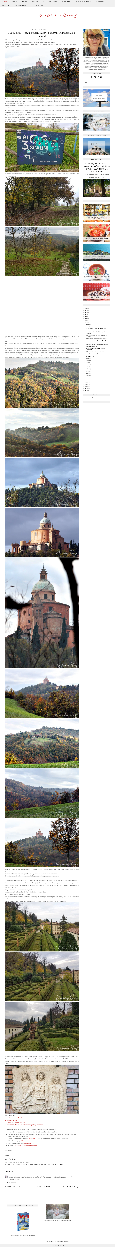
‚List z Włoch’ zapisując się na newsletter (25, 1145)
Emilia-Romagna (36, 1164)
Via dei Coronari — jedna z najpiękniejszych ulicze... (96, 329)
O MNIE (4, 1)
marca (87, 371)
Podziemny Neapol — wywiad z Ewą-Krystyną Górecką (96, 336)
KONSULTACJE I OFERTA (50, 1)
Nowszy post (13, 1187)
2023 (86, 314)
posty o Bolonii (55, 1164)
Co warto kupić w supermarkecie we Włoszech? (97, 218)
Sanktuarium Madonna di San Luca (15, 1122)
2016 (86, 382)
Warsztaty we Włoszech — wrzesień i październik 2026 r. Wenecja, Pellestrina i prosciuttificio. (97, 167)
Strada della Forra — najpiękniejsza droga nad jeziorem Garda (96, 257)
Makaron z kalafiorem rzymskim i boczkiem (96, 338)
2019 (86, 322)
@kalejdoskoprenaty (29, 1143)
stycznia (88, 375)
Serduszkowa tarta (96, 297)
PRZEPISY (15, 1)
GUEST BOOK (100, 1)
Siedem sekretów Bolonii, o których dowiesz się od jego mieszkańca (24, 1125)
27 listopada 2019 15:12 (14, 1179)
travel (62, 1164)
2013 (86, 388)
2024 (86, 312)
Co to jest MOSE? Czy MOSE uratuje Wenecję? (97, 344)
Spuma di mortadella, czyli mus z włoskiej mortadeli (95, 349)
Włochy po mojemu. (27, 1141)
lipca (87, 362)
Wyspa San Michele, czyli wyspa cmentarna (96, 353)
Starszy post (70, 1187)
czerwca (88, 364)
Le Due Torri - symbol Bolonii (13, 1118)
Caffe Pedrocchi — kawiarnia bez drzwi (95, 351)
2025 (86, 310)
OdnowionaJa (12, 1174)
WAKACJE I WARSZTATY (22, 5)
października (89, 356)
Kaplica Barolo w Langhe (91, 346)
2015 (86, 384)
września (88, 358)
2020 (86, 320)
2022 (86, 316)
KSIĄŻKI (24, 1)
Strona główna (42, 1187)
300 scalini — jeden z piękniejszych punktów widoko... (96, 332)
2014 (86, 386)
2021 (86, 318)
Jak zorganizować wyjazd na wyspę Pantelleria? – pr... (97, 341)
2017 (86, 380)
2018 (86, 378)
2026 (86, 308)
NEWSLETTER (6, 5)
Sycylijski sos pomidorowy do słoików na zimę (96, 276)
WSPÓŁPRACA (66, 1)
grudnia (88, 324)
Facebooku (32, 1138)
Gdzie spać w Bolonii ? (11, 1120)
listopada (88, 326)
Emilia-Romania (45, 1164)
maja (87, 367)
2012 (86, 390)
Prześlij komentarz (11, 1182)
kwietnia (88, 369)
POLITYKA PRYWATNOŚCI (83, 1)
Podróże (35, 1)
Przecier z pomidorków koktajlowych (96, 238)
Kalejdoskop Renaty (57, 15)
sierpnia (88, 360)
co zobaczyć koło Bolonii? (23, 1164)
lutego (87, 373)
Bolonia (13, 1164)
